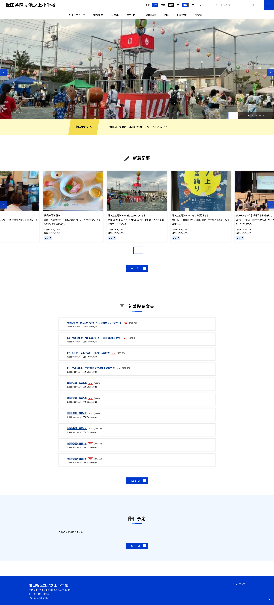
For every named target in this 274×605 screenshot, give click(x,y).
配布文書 (182, 15)
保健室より (150, 15)
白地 (163, 4)
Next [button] (270, 72)
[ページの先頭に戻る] (268, 599)
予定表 (198, 15)
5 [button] (263, 115)
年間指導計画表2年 (77, 443)
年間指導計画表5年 (77, 398)
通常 (155, 4)
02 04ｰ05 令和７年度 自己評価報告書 (88, 353)
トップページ (78, 15)
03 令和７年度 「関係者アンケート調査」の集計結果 (94, 337)
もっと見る (135, 268)
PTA (166, 15)
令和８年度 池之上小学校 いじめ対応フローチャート (94, 322)
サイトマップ (239, 584)
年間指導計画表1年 (77, 458)
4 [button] (260, 115)
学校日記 (131, 15)
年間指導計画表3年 (77, 428)
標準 (185, 4)
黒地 (171, 4)
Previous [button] (3, 72)
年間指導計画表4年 (77, 413)
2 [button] (252, 115)
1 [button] (248, 115)
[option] (137, 69)
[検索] (252, 4)
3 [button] (256, 115)
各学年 (115, 15)
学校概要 (98, 15)
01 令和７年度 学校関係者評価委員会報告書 (91, 368)
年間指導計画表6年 (77, 383)
